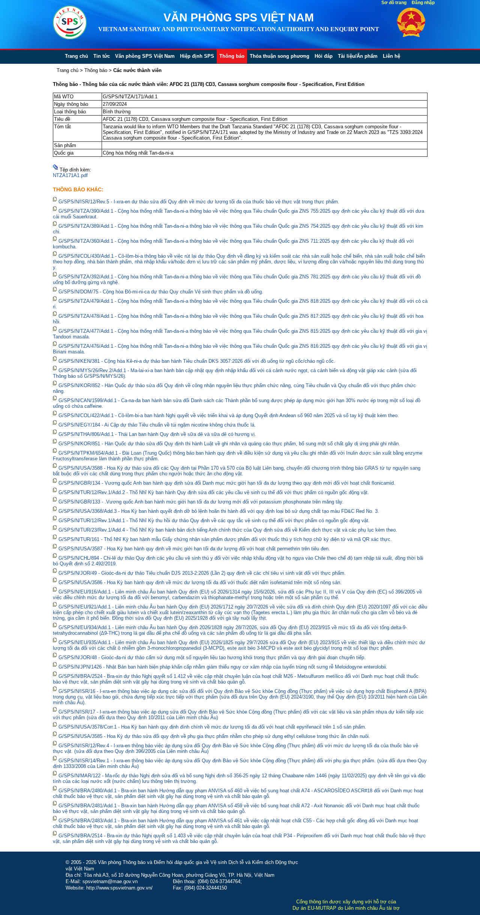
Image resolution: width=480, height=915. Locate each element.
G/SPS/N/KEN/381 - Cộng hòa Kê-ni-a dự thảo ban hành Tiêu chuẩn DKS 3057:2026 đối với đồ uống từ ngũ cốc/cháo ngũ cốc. (196, 361)
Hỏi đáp (324, 56)
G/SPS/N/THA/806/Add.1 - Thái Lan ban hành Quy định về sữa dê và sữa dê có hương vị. (157, 434)
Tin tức (101, 56)
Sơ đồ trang (393, 2)
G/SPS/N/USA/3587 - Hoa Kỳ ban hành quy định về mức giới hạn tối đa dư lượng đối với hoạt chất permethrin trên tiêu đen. (194, 548)
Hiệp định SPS (197, 56)
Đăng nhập (423, 2)
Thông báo (231, 56)
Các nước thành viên (137, 70)
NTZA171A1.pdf (70, 175)
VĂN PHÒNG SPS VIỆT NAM (239, 17)
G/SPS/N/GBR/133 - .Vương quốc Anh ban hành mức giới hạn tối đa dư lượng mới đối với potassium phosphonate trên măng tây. (201, 502)
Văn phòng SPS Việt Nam (145, 56)
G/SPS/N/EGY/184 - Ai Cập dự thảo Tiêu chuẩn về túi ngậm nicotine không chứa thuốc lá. (157, 425)
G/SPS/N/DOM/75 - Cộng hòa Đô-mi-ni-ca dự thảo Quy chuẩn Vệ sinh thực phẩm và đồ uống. (160, 291)
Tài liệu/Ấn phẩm (358, 56)
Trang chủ (76, 56)
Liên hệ (391, 56)
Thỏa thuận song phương (279, 56)
